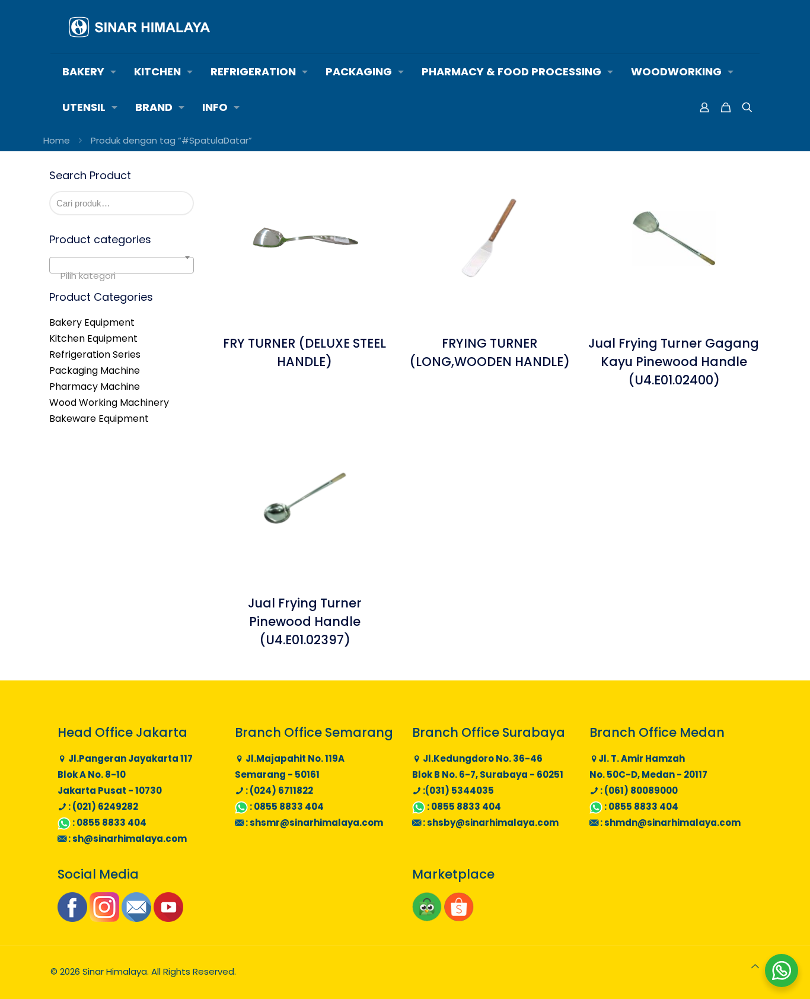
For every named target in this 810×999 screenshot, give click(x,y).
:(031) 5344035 (457, 790)
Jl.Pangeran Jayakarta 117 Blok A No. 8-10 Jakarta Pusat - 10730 (125, 774)
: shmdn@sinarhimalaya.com (669, 822)
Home (56, 140)
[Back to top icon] (755, 966)
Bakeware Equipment (99, 418)
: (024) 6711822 (278, 790)
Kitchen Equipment (93, 338)
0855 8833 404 (111, 822)
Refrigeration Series (95, 354)
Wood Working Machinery (109, 402)
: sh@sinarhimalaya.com (126, 838)
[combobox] (121, 265)
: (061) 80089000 (638, 790)
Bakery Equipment (92, 322)
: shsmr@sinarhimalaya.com (313, 822)
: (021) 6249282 (102, 806)
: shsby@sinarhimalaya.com (490, 822)
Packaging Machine (94, 370)
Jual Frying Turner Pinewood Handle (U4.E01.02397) (305, 621)
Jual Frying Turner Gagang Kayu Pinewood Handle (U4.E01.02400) (673, 362)
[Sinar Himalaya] (139, 26)
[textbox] (121, 276)
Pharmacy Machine (94, 386)
